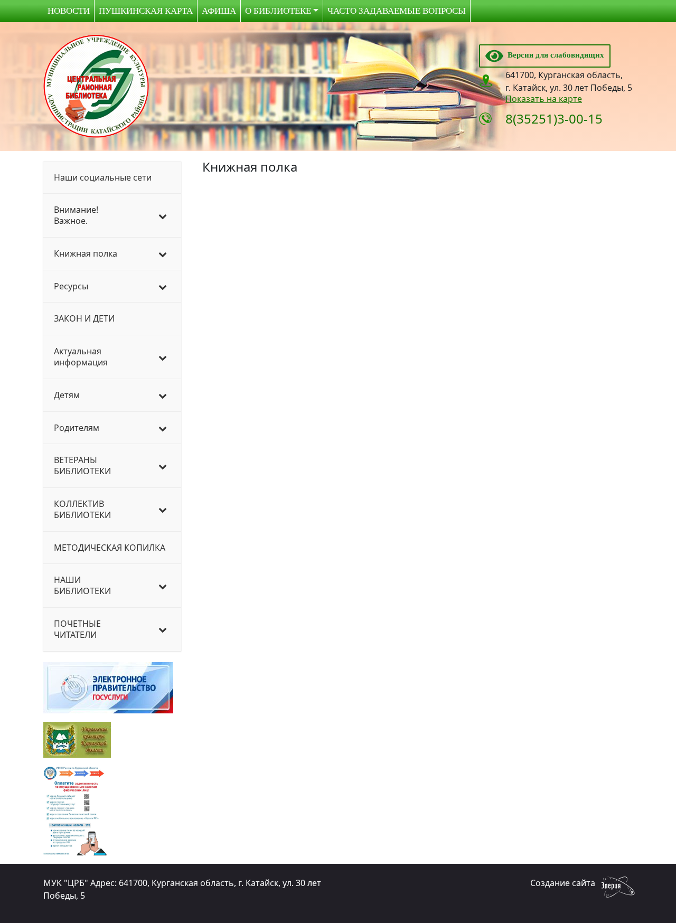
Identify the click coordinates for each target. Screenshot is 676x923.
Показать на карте (543, 99)
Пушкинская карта (146, 11)
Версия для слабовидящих (553, 55)
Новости (69, 11)
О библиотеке (278, 11)
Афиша (219, 11)
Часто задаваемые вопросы (396, 11)
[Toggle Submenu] (162, 215)
